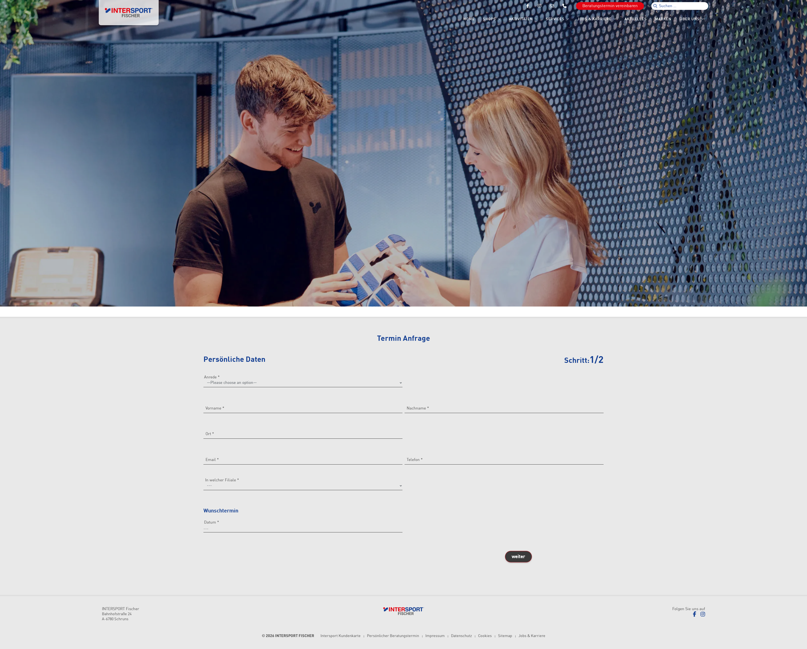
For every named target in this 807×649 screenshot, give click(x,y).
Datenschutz (461, 636)
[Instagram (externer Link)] (702, 614)
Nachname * (418, 408)
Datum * (211, 522)
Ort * (210, 434)
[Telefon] (564, 6)
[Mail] (552, 6)
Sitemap (505, 636)
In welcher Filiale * (222, 480)
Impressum (435, 636)
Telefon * (415, 460)
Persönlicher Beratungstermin (393, 636)
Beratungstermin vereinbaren (610, 6)
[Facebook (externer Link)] (694, 614)
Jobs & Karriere (531, 636)
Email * (212, 460)
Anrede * (212, 377)
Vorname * (215, 408)
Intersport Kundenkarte (340, 636)
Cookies (485, 636)
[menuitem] (469, 19)
